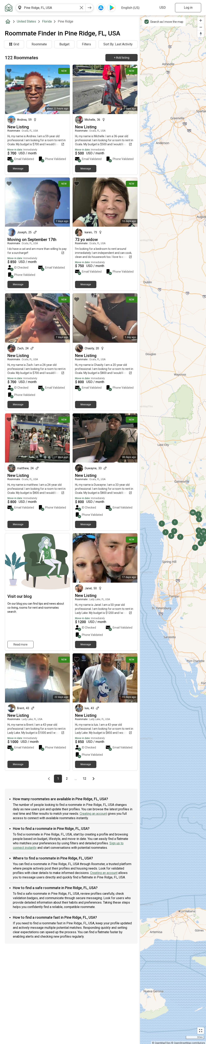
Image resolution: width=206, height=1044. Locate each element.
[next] (89, 8)
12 (86, 779)
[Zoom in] (200, 20)
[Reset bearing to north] (200, 33)
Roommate (39, 44)
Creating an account (93, 814)
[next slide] (62, 318)
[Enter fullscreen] (200, 1030)
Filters (86, 44)
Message (18, 168)
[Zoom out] (200, 27)
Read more (20, 644)
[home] (8, 22)
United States (26, 21)
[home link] (8, 7)
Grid (16, 44)
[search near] (20, 8)
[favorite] (9, 71)
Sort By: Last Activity (118, 44)
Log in (188, 7)
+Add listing (121, 57)
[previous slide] (12, 318)
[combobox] (50, 7)
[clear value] (81, 8)
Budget (64, 44)
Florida (47, 21)
